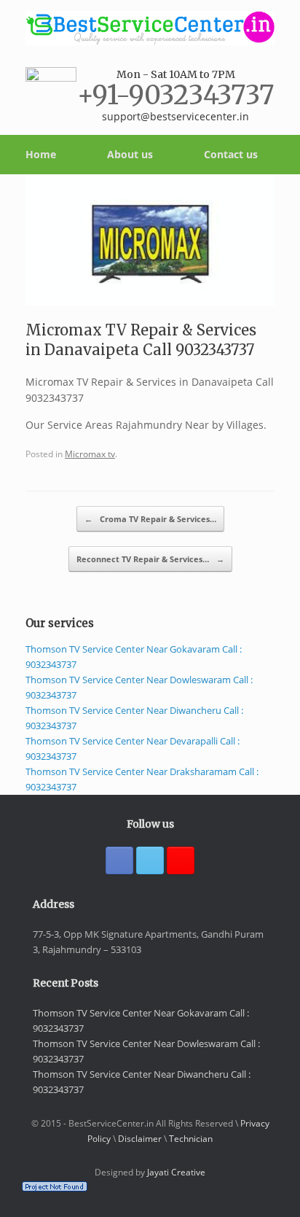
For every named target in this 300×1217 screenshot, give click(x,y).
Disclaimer (140, 1138)
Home (40, 154)
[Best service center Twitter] (150, 860)
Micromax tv (90, 453)
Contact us (231, 154)
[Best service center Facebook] (119, 860)
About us (130, 154)
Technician (191, 1138)
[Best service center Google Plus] (180, 860)
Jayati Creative (176, 1172)
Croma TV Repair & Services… (150, 518)
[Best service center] (150, 28)
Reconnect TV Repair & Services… (150, 558)
